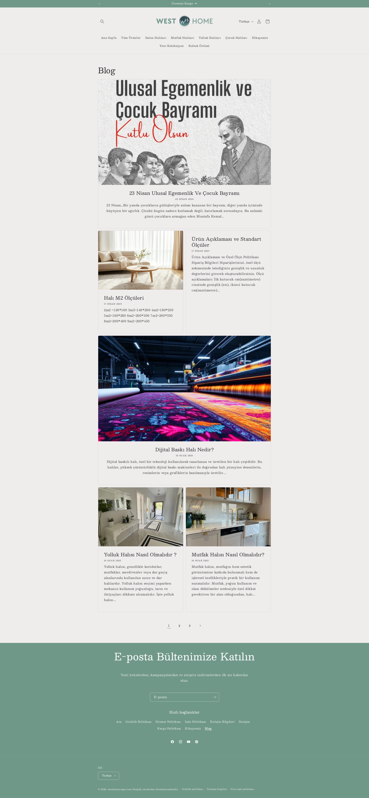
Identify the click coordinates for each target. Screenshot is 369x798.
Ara (119, 721)
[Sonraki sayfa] (200, 625)
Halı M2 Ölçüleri (124, 298)
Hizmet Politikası (168, 721)
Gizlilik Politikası (138, 721)
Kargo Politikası (169, 728)
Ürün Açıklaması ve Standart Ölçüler (226, 242)
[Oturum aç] (259, 21)
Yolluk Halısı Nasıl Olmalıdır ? (140, 554)
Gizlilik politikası (192, 789)
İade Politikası (195, 721)
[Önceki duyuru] (99, 3)
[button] (102, 21)
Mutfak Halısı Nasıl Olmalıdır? (228, 554)
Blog (208, 728)
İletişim (244, 721)
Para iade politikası (242, 789)
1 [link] (169, 625)
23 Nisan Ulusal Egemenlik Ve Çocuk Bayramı (184, 193)
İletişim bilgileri (217, 789)
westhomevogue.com (120, 789)
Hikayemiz (193, 728)
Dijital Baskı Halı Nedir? (184, 449)
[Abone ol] (214, 697)
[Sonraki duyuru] (269, 3)
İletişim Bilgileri (222, 721)
